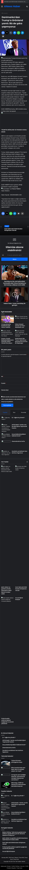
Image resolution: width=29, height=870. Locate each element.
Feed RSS (21, 857)
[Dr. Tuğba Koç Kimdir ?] (6, 420)
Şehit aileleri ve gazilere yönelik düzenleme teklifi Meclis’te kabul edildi (6, 590)
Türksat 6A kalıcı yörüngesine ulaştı (16, 761)
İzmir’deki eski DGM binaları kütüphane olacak (15, 1)
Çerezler (22, 866)
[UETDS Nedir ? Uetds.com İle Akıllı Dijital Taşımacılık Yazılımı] (6, 428)
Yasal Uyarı (19, 868)
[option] (14, 226)
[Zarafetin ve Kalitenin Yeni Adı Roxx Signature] (6, 453)
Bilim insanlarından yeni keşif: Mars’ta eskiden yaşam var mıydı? (18, 769)
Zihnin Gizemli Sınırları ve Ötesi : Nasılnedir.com (20, 325)
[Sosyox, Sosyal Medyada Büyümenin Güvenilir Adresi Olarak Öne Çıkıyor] (7, 333)
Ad (2, 376)
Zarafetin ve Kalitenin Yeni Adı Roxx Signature (19, 452)
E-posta (3, 383)
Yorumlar (23, 412)
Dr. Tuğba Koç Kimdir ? (18, 417)
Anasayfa (5, 13)
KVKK (27, 866)
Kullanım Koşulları (11, 868)
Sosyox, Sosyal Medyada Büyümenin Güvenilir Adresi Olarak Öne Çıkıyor (7, 341)
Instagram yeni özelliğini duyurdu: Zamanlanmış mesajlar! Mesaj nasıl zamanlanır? (18, 777)
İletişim (9, 866)
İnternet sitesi (4, 390)
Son (14, 412)
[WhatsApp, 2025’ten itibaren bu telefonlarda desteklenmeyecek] (5, 785)
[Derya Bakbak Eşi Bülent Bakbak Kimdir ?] (6, 436)
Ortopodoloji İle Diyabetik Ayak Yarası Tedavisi (6, 325)
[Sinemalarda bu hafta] (6, 445)
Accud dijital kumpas (19, 598)
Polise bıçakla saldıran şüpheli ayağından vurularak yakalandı (7, 721)
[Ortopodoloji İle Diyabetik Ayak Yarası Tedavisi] (7, 319)
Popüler (5, 412)
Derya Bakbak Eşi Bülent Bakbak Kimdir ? (19, 435)
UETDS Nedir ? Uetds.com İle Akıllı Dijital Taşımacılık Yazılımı (19, 426)
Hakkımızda (3, 866)
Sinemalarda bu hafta (18, 441)
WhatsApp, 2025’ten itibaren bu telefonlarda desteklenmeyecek (18, 784)
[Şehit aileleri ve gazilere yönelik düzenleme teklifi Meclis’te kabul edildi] (7, 526)
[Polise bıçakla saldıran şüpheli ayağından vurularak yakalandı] (7, 657)
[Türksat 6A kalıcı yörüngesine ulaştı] (5, 763)
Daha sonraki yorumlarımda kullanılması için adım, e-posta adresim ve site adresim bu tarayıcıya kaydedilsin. (13, 399)
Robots (16, 857)
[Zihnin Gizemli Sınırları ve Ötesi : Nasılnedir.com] (21, 319)
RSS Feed (11, 857)
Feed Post (16, 859)
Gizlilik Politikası (15, 866)
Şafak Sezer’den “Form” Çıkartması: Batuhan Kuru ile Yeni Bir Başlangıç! (21, 341)
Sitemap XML (5, 857)
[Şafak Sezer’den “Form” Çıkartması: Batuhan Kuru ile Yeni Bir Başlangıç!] (21, 333)
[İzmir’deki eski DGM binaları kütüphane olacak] (21, 526)
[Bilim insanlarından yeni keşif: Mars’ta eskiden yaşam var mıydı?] (5, 770)
